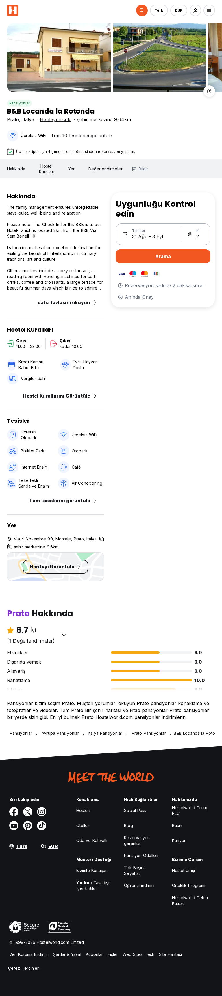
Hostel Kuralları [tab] (46, 169)
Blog (128, 825)
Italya (28, 119)
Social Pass (135, 810)
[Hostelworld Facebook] (13, 811)
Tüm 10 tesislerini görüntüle (81, 135)
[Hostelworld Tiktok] (41, 825)
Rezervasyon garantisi (137, 840)
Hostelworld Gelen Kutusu (190, 900)
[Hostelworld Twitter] (27, 811)
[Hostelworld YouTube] (13, 825)
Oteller (82, 825)
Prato (13, 119)
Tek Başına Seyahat (135, 870)
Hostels (83, 810)
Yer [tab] (71, 168)
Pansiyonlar (19, 103)
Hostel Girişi (183, 870)
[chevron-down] (64, 635)
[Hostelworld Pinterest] (27, 825)
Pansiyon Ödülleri (141, 855)
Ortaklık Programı (189, 885)
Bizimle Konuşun (92, 870)
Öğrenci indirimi (139, 885)
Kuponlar (94, 954)
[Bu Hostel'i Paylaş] (209, 91)
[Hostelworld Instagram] (41, 811)
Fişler (113, 954)
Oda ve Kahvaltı (92, 840)
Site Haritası (170, 954)
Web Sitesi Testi (138, 954)
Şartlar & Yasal (67, 954)
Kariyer (179, 840)
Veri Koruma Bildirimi (29, 954)
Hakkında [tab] (16, 168)
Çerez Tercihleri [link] (24, 968)
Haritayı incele (55, 119)
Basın (177, 825)
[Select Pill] (142, 10)
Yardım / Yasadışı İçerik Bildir (92, 885)
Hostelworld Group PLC (190, 810)
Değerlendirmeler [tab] (105, 168)
